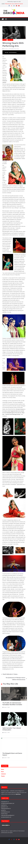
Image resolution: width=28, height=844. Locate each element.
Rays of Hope (10, 39)
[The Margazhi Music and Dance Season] (14, 738)
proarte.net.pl (4, 813)
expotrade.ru (4, 805)
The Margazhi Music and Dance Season (12, 754)
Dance (2, 769)
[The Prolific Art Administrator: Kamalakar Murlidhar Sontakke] (14, 688)
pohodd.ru (3, 810)
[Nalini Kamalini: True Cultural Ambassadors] (14, 713)
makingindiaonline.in (6, 808)
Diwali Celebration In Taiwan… (10, 674)
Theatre (3, 776)
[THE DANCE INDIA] (2, 19)
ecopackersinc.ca (5, 801)
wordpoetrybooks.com (6, 817)
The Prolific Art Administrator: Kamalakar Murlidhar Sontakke (12, 703)
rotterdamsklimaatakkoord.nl (7, 815)
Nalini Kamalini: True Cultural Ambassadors (11, 729)
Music (2, 771)
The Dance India (16, 48)
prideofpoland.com (5, 812)
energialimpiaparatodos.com (7, 803)
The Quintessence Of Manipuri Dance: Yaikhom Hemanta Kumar (15, 678)
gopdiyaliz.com (4, 806)
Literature (3, 774)
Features (4, 39)
